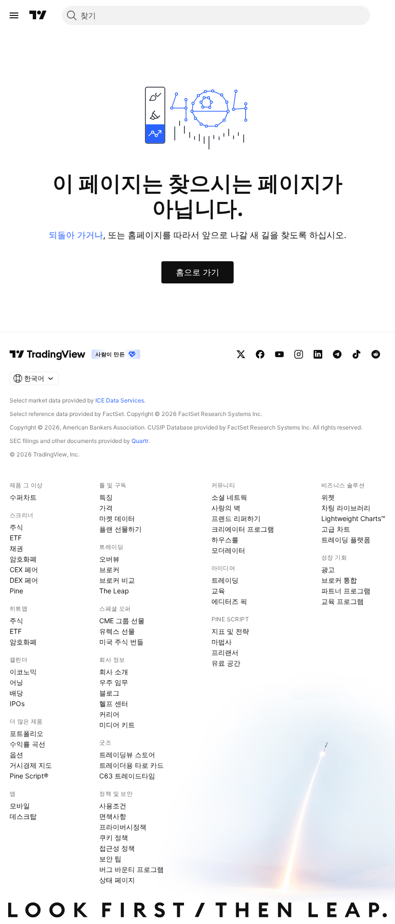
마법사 (221, 642)
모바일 (20, 806)
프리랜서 (224, 652)
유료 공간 (225, 663)
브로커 (109, 569)
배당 (16, 693)
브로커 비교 (117, 580)
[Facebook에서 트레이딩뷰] (260, 354)
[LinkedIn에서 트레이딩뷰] (318, 354)
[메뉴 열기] (14, 15)
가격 (106, 508)
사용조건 (112, 806)
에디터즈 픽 (229, 601)
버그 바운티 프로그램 (131, 869)
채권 (16, 548)
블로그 (109, 693)
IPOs (17, 703)
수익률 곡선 (27, 744)
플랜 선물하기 (120, 529)
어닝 (16, 682)
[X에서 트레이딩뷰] (241, 354)
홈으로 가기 (197, 272)
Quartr (140, 440)
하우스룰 (224, 540)
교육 (218, 591)
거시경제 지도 (31, 765)
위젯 (328, 497)
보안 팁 (110, 859)
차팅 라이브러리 (345, 508)
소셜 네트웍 (229, 497)
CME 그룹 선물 (122, 620)
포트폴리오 (26, 733)
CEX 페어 (24, 569)
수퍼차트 (23, 497)
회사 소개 (113, 672)
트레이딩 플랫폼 (345, 540)
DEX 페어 (24, 580)
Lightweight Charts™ (353, 518)
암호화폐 (23, 559)
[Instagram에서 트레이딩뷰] (298, 354)
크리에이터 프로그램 (242, 529)
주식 (16, 527)
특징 (106, 497)
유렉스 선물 (117, 631)
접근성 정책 (117, 848)
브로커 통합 (339, 580)
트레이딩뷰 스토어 (127, 754)
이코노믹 (23, 672)
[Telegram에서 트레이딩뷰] (337, 354)
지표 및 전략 (230, 631)
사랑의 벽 (225, 508)
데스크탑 (23, 816)
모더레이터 (228, 550)
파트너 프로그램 (345, 591)
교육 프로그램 (342, 601)
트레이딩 (224, 580)
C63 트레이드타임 (127, 776)
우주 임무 (113, 682)
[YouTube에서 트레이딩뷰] (279, 354)
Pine (16, 591)
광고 (328, 569)
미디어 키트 (117, 725)
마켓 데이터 (117, 518)
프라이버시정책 (122, 827)
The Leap (114, 591)
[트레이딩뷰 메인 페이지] (38, 15)
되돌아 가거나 (76, 235)
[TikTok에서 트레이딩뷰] (356, 354)
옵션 (16, 754)
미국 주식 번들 (121, 642)
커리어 (109, 714)
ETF (16, 538)
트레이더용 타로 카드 (131, 765)
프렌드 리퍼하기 (236, 518)
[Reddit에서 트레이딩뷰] (375, 354)
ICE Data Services (119, 400)
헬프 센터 (113, 703)
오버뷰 (109, 559)
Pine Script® (29, 776)
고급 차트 (335, 529)
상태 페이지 (117, 880)
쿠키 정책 (113, 837)
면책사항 (112, 816)
